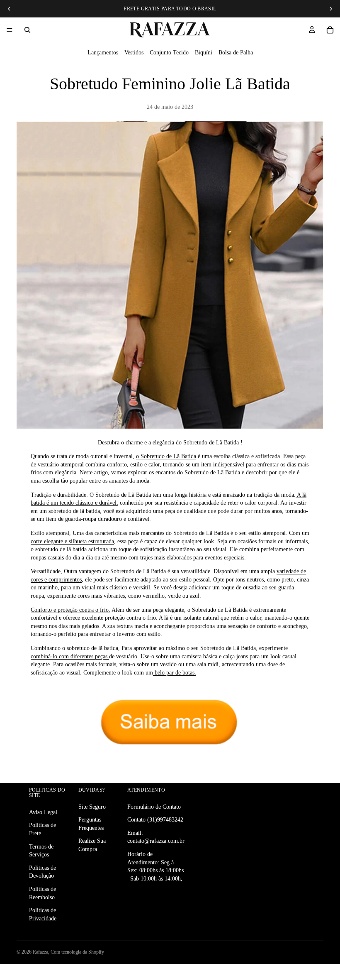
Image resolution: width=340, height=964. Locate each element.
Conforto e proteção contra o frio (70, 610)
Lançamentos (102, 52)
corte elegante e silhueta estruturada (72, 541)
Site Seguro (92, 806)
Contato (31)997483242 (155, 820)
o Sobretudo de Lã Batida (166, 456)
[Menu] (9, 29)
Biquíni (203, 52)
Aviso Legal (43, 812)
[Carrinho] (330, 30)
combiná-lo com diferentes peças (70, 656)
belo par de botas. (174, 673)
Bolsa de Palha (236, 52)
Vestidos (133, 52)
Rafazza (40, 952)
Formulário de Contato (154, 806)
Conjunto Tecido (169, 52)
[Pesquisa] (27, 30)
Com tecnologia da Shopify (77, 952)
